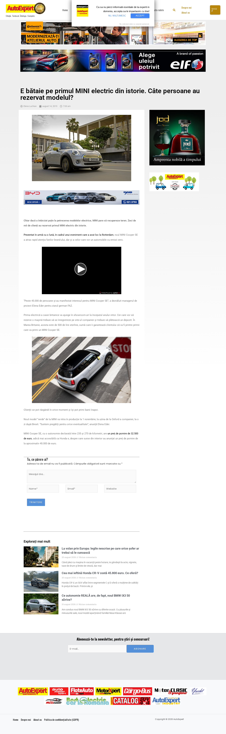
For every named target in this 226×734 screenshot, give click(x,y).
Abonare (140, 648)
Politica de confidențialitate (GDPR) (61, 719)
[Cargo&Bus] (137, 691)
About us (37, 719)
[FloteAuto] (82, 691)
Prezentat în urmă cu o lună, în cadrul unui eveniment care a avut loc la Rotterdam (68, 234)
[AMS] (59, 691)
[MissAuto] (54, 701)
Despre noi (26, 719)
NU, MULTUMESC (117, 15)
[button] (174, 10)
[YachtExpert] (198, 691)
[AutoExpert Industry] (166, 701)
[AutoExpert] (33, 691)
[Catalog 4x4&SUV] (130, 701)
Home (15, 719)
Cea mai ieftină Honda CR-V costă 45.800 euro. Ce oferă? (100, 573)
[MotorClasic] (171, 691)
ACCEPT (140, 15)
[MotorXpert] (108, 691)
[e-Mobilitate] (87, 701)
